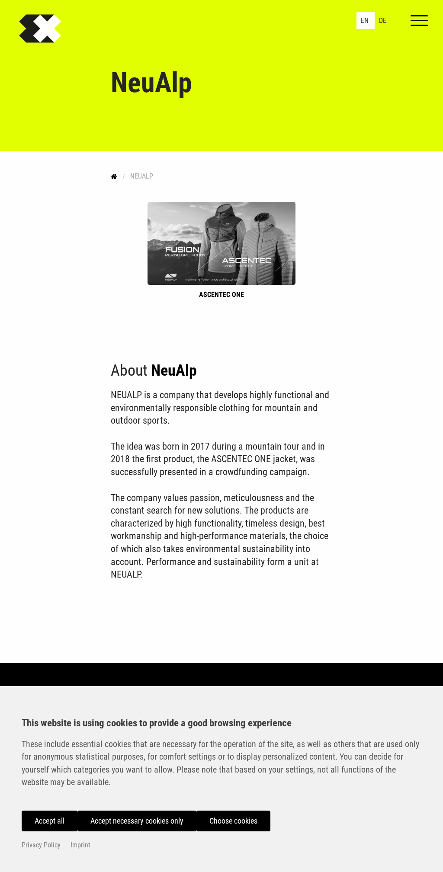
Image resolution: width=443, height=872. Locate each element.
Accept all (49, 820)
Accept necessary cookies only (136, 820)
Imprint (80, 845)
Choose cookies (233, 820)
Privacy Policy (41, 845)
